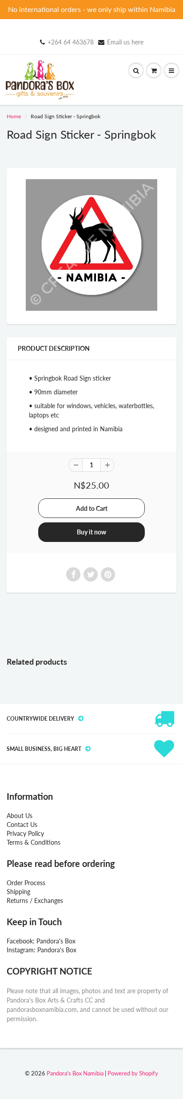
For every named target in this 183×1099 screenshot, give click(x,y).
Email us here (125, 42)
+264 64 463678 (71, 42)
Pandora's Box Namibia (75, 1073)
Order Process (26, 882)
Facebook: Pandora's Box (41, 941)
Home (14, 116)
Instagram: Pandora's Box (41, 950)
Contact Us (22, 824)
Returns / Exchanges (35, 900)
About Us (19, 815)
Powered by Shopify (132, 1073)
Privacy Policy (25, 833)
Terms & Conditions (33, 842)
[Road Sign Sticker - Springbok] (91, 245)
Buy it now (91, 532)
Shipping (18, 891)
